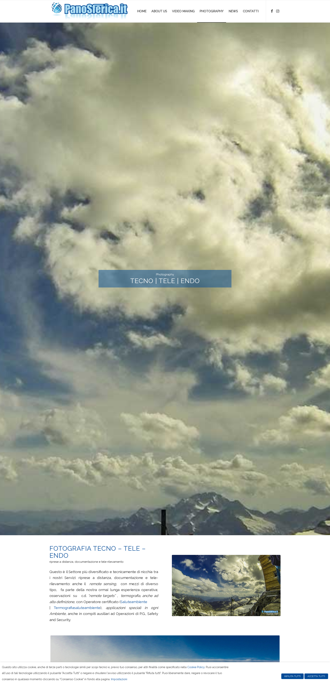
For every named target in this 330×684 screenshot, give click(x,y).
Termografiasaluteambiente (77, 608)
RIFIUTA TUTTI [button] (292, 676)
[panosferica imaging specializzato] (88, 11)
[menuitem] (142, 11)
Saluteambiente (134, 602)
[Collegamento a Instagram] (278, 11)
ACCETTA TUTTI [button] (316, 676)
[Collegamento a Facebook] (272, 11)
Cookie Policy (196, 667)
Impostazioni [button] (119, 679)
